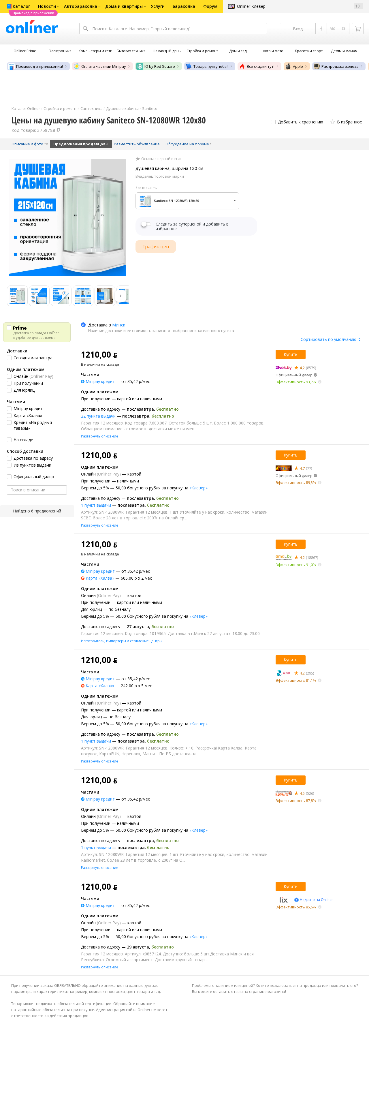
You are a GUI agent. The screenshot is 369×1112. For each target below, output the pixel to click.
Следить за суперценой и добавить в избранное (192, 226)
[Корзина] (358, 28)
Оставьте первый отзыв (161, 159)
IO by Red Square (159, 66)
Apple (298, 66)
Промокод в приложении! (39, 66)
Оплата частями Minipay (103, 66)
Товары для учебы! (210, 66)
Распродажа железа (340, 66)
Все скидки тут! (260, 66)
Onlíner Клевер (251, 6)
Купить (291, 354)
